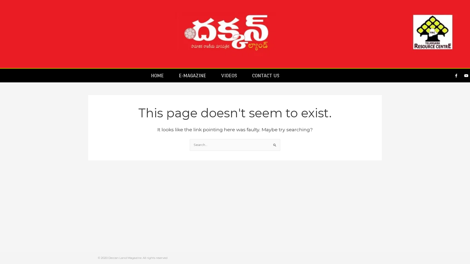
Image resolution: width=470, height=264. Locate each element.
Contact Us (265, 75)
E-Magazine (192, 75)
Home (157, 75)
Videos (229, 75)
